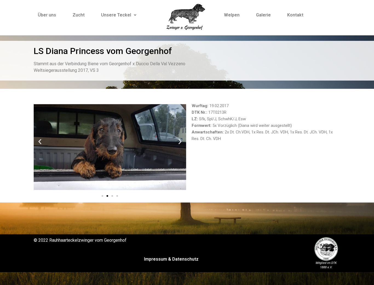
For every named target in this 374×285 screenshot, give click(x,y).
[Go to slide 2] (107, 196)
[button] (39, 141)
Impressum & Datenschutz (171, 259)
